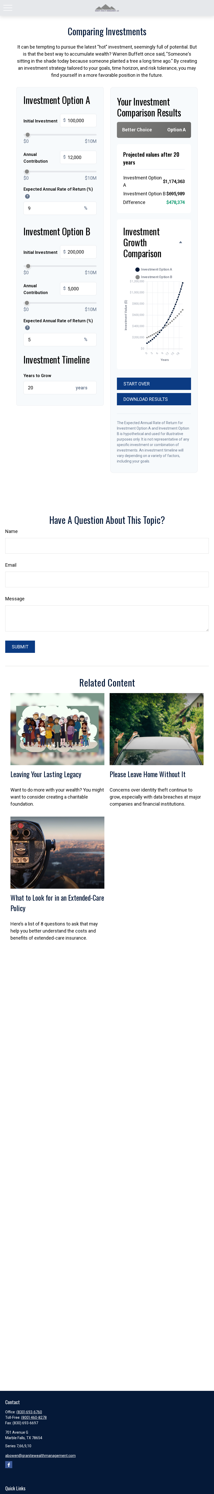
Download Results (145, 399)
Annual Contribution (44, 158)
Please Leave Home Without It (148, 774)
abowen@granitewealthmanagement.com (40, 1456)
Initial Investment (44, 121)
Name (11, 531)
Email (10, 565)
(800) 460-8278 (34, 1417)
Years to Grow (37, 375)
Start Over (136, 383)
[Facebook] (8, 1464)
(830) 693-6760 (29, 1412)
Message (15, 598)
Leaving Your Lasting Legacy (45, 774)
